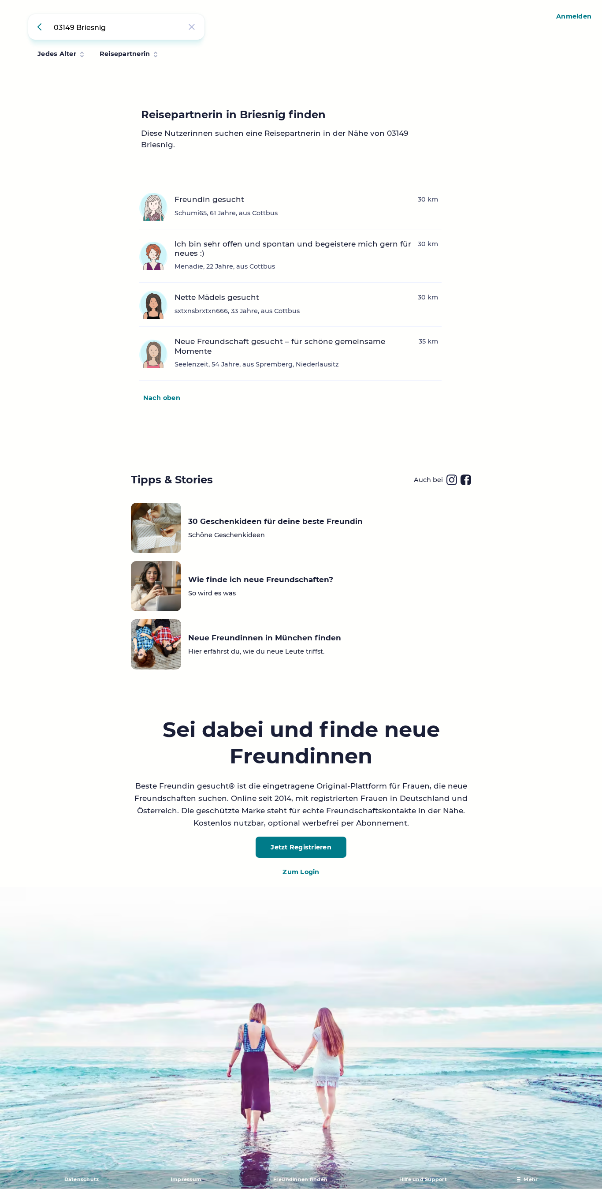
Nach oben (161, 398)
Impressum (186, 1179)
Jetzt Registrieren (301, 847)
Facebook (466, 480)
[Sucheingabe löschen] (191, 27)
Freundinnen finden (300, 1179)
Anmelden (573, 16)
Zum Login (300, 872)
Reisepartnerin (125, 54)
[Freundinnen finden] (41, 27)
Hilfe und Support (423, 1179)
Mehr (531, 1179)
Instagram (451, 480)
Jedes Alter (56, 54)
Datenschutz (81, 1179)
